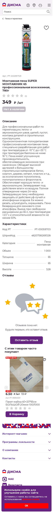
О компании (10, 450)
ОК (26, 505)
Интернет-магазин (14, 433)
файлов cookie (30, 499)
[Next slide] (47, 388)
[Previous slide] (6, 388)
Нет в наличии (14, 109)
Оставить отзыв (26, 340)
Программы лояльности (18, 442)
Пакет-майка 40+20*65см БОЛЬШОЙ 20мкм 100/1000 (23, 403)
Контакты (8, 458)
